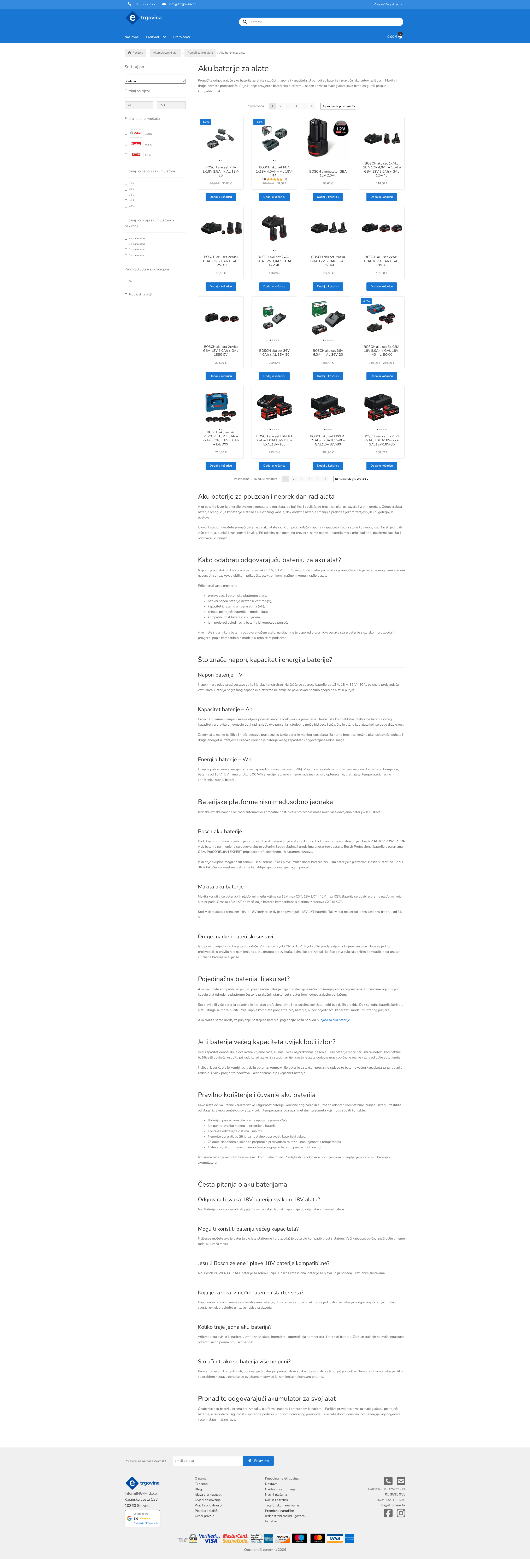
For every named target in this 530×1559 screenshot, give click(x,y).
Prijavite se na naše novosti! (145, 1461)
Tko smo (201, 1484)
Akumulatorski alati (165, 53)
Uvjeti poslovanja (207, 1500)
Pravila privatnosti (208, 1505)
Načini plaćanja (276, 1494)
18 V (131, 189)
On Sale (140, 294)
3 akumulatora (137, 244)
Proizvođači (181, 37)
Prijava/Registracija (388, 4)
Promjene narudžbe (279, 1511)
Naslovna (132, 37)
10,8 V (132, 200)
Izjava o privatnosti (208, 1494)
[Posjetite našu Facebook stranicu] (388, 1513)
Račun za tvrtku (276, 1500)
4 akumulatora (137, 238)
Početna (138, 53)
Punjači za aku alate (200, 53)
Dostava (271, 1484)
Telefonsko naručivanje (282, 1505)
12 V (131, 194)
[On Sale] (141, 294)
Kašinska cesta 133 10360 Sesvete (141, 1502)
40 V (131, 206)
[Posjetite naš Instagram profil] (401, 1513)
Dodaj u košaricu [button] (221, 197)
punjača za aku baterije (333, 1020)
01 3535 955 (143, 4)
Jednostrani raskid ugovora (285, 1516)
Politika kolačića (206, 1511)
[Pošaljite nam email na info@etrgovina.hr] (401, 1481)
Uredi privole (204, 1516)
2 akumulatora (137, 249)
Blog (198, 1489)
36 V (131, 183)
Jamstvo (271, 1521)
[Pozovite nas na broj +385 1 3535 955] (388, 1481)
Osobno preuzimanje (280, 1489)
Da (130, 281)
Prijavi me (260, 1460)
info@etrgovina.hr (182, 4)
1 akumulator (136, 255)
